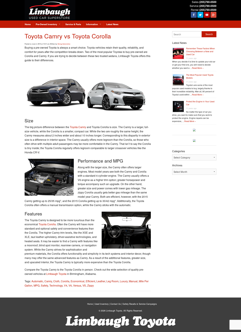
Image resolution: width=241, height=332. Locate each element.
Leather (100, 281)
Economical (77, 281)
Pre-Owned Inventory (46, 24)
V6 (70, 285)
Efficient (90, 281)
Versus (77, 285)
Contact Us (115, 303)
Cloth (56, 281)
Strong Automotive (64, 44)
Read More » (198, 67)
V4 (65, 285)
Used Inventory (102, 303)
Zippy (90, 285)
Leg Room (112, 281)
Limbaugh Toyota (56, 274)
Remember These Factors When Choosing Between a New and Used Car (200, 51)
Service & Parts (73, 24)
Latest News (112, 24)
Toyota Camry (78, 127)
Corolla (65, 281)
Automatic (37, 281)
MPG (37, 285)
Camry (48, 281)
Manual (133, 281)
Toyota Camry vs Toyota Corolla (68, 36)
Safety (44, 285)
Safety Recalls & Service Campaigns (139, 303)
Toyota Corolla (47, 224)
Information (92, 24)
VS (84, 285)
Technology (56, 285)
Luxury (124, 281)
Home (28, 24)
